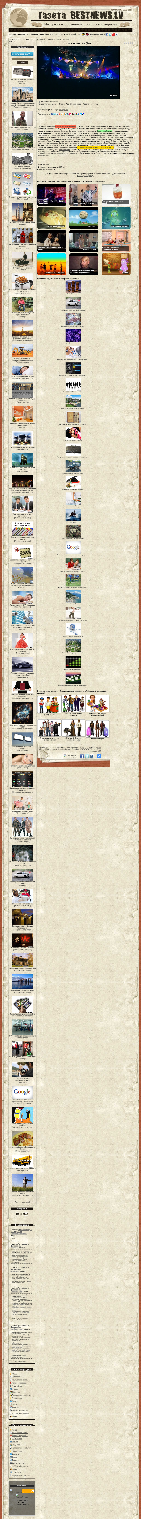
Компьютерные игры (20, 1380)
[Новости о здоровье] (22, 168)
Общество (16, 1392)
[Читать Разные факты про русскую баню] (22, 967)
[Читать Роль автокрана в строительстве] (22, 1167)
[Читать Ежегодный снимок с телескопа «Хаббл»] (22, 723)
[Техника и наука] (22, 362)
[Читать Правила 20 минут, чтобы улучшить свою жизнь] (22, 335)
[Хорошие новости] (22, 842)
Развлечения (17, 1398)
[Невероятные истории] (22, 950)
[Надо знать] (22, 83)
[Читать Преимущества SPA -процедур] (22, 603)
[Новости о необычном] (22, 1128)
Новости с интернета (45, 39)
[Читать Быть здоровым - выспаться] (22, 375)
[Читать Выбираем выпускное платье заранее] (22, 648)
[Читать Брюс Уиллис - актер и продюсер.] (22, 126)
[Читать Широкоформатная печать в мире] (22, 745)
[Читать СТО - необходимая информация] (22, 1034)
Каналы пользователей (21, 1475)
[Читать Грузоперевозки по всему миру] (22, 446)
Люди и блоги (17, 1386)
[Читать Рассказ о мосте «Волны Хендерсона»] (22, 924)
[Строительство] (22, 813)
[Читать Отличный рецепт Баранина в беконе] (22, 1146)
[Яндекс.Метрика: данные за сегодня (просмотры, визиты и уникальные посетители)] (22, 1496)
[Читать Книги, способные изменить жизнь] (22, 536)
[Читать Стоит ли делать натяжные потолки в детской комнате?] (22, 582)
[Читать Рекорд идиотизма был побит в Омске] (22, 880)
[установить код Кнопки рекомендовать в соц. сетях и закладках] (86, 114)
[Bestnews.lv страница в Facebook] (82, 758)
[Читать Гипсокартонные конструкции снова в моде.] (22, 422)
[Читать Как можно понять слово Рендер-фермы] (22, 397)
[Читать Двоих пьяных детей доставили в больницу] (22, 243)
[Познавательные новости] (22, 149)
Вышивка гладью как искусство (21, 1231)
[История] (22, 270)
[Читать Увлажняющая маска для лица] (22, 764)
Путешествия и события (21, 1395)
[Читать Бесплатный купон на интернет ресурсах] (22, 558)
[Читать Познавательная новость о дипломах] (22, 693)
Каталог (82, 747)
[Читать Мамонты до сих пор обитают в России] (22, 466)
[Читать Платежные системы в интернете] (22, 196)
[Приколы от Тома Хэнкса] (22, 1215)
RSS (99, 751)
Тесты (94, 747)
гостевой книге (64, 150)
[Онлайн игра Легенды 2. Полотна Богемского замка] (73, 736)
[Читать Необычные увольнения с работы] (22, 1122)
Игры (89, 747)
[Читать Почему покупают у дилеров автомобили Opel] (22, 672)
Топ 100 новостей (22, 1202)
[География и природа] (22, 107)
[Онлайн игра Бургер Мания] (49, 713)
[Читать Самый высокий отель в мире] (22, 221)
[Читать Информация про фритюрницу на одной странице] (22, 288)
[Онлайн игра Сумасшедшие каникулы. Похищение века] (49, 736)
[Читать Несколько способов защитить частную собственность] (22, 624)
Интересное (17, 1377)
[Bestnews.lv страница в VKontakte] (91, 758)
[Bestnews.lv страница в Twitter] (87, 758)
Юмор (14, 1416)
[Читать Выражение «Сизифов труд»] (22, 989)
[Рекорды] (22, 224)
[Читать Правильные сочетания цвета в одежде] (22, 787)
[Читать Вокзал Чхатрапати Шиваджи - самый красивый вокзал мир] (22, 102)
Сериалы (15, 1401)
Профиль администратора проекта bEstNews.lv (95, 147)
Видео (58, 39)
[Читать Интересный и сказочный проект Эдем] (22, 860)
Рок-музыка (63, 110)
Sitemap (93, 751)
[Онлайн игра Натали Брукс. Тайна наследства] (73, 712)
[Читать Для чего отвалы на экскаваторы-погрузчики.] (22, 357)
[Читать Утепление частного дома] (22, 810)
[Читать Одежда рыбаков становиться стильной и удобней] (22, 836)
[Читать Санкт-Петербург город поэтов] (22, 146)
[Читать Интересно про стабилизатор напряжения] (22, 78)
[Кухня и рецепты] (22, 293)
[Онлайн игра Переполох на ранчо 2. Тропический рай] (98, 712)
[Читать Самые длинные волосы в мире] (22, 1055)
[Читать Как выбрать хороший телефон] (22, 1012)
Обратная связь (51, 749)
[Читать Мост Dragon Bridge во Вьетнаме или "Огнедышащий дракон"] (22, 487)
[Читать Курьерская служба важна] (22, 902)
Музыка (15, 1389)
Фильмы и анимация (20, 1410)
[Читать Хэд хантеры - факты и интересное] (22, 512)
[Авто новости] (22, 449)
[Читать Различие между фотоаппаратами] (22, 1077)
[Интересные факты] (22, 518)
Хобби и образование (20, 1413)
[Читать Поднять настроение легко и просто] (22, 1190)
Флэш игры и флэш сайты (20, 1245)
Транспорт (16, 1407)
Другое (14, 1374)
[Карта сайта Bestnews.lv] (99, 758)
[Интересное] (22, 129)
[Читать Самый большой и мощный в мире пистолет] (22, 311)
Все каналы (16, 1472)
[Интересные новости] (22, 564)
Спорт (14, 1404)
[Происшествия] (22, 248)
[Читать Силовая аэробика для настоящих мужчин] (22, 163)
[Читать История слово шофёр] (22, 266)
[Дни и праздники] (22, 653)
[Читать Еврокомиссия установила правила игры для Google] (22, 1098)
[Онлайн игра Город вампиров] (98, 737)
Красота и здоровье (20, 1383)
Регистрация (83, 176)
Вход (91, 176)
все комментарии (22, 1361)
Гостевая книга (72, 747)
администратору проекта (67, 154)
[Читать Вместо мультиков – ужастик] (22, 946)
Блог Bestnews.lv (64, 749)
